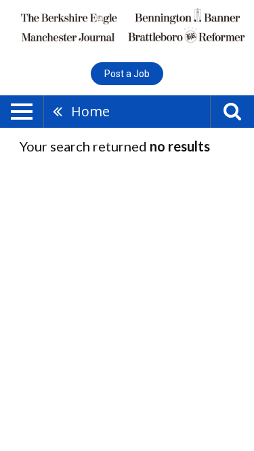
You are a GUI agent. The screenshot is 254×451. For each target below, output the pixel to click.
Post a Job (127, 73)
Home (90, 111)
